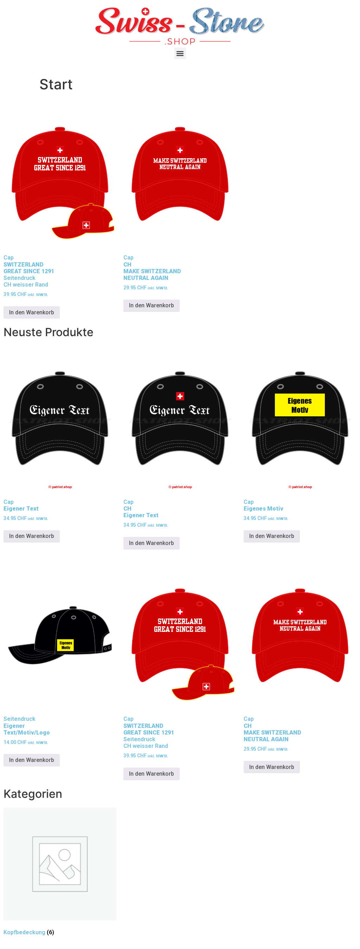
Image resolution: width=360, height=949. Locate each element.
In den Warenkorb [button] (31, 312)
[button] (180, 53)
